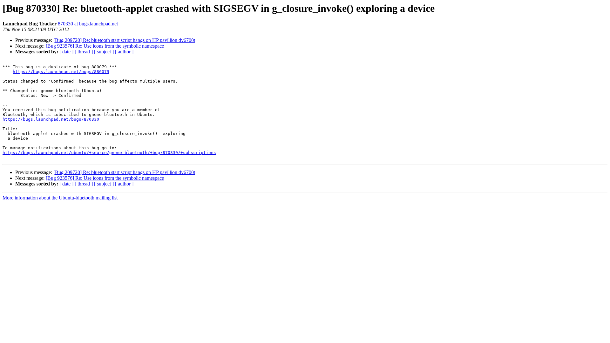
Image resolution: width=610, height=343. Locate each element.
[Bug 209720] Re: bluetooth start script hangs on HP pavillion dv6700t (124, 40)
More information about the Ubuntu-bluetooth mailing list (60, 197)
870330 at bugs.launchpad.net (88, 23)
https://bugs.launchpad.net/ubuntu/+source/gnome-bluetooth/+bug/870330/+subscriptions (109, 152)
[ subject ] (104, 51)
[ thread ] (84, 51)
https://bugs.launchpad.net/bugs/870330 (51, 119)
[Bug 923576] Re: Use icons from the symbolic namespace (105, 46)
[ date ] (66, 51)
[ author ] (124, 51)
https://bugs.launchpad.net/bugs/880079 (61, 71)
